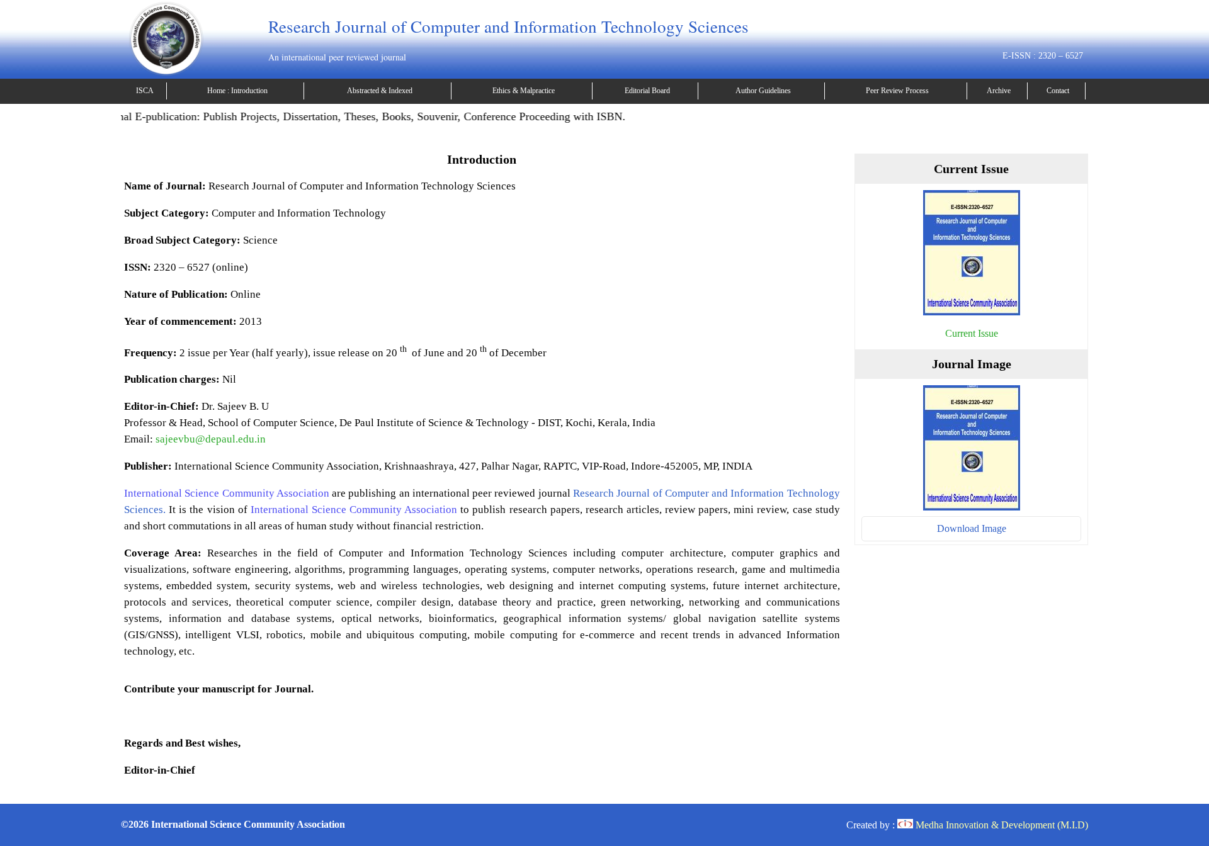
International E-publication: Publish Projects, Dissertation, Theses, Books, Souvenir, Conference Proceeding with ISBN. (336, 116)
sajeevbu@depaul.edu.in (211, 439)
